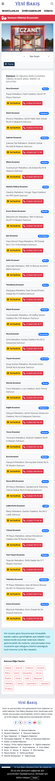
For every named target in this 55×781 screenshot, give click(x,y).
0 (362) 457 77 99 (34, 152)
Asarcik (19, 668)
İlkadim (8, 678)
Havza (38, 673)
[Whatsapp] (39, 722)
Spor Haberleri (10, 736)
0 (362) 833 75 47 (34, 348)
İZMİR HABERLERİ (31, 11)
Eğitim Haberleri (43, 744)
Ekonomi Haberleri (32, 733)
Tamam (34, 778)
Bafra (7, 673)
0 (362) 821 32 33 (34, 422)
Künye (15, 750)
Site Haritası (38, 750)
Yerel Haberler (28, 747)
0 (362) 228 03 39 (34, 201)
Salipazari (38, 678)
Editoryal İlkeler (27, 753)
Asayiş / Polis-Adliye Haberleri (18, 744)
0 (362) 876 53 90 (34, 398)
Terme (20, 683)
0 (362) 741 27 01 (33, 545)
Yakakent (45, 683)
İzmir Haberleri (10, 730)
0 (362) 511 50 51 (33, 103)
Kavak (18, 678)
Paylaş (11, 64)
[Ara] (52, 3)
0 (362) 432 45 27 (34, 569)
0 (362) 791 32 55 (34, 618)
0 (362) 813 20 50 (34, 373)
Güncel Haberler (28, 730)
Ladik (27, 678)
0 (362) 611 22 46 (34, 128)
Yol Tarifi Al (15, 103)
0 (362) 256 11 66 (34, 594)
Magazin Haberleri (29, 736)
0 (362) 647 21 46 (34, 250)
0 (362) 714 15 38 (34, 496)
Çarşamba (27, 673)
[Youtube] (34, 722)
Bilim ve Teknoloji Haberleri (38, 739)
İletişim (26, 750)
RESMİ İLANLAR (10, 11)
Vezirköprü (32, 683)
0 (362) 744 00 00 (34, 226)
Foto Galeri (44, 747)
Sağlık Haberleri (11, 747)
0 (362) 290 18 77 (34, 324)
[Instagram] (25, 722)
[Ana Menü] (3, 3)
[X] (20, 722)
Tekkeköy (9, 683)
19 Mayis (9, 689)
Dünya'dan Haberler (13, 739)
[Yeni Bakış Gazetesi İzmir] (27, 3)
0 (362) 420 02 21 (34, 177)
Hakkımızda (30, 756)
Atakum (29, 668)
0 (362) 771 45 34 (34, 520)
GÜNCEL (48, 11)
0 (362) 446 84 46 (34, 471)
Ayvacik (40, 668)
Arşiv (6, 750)
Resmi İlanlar (10, 753)
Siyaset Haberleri (11, 733)
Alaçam (8, 668)
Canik (16, 673)
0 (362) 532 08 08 (34, 299)
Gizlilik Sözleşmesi (12, 756)
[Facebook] (16, 722)
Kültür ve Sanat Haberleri (15, 742)
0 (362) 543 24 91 (34, 275)
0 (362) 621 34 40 (34, 447)
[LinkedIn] (30, 722)
